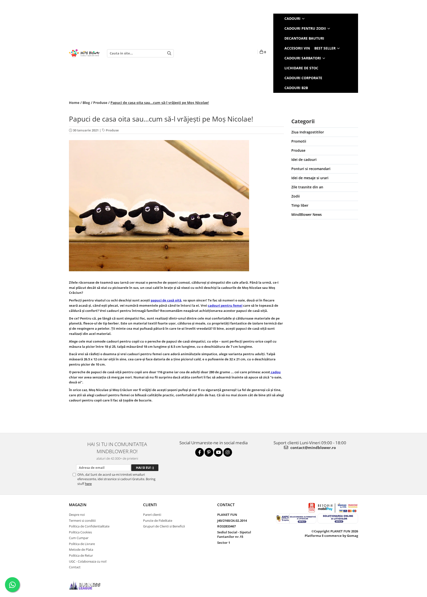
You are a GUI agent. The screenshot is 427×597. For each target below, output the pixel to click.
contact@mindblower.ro (312, 447)
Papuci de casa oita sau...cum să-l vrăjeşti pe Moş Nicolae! (159, 102)
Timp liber (299, 205)
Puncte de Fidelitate (157, 520)
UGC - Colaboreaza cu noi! (88, 561)
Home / (75, 102)
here (88, 483)
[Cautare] (169, 53)
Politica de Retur (81, 555)
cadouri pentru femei (225, 305)
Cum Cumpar (78, 538)
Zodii (295, 196)
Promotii (298, 141)
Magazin (77, 504)
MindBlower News (306, 214)
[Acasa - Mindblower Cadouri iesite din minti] (84, 53)
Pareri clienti (152, 514)
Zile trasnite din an (307, 187)
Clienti (150, 504)
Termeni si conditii (82, 520)
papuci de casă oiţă (166, 300)
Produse (112, 130)
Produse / (101, 102)
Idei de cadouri (304, 159)
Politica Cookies (80, 532)
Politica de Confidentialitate (89, 526)
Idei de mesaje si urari (309, 177)
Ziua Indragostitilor (307, 132)
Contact (75, 567)
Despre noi (77, 514)
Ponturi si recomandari (310, 168)
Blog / (87, 102)
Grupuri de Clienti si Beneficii (164, 526)
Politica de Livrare (82, 544)
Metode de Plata (81, 549)
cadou (275, 372)
